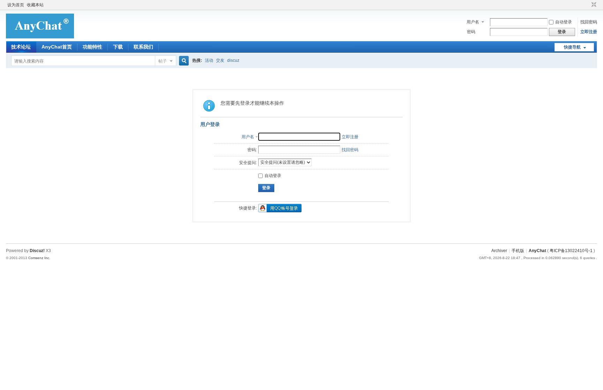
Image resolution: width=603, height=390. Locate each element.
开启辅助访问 (587, 5)
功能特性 (92, 47)
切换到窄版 (593, 5)
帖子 (162, 61)
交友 (220, 60)
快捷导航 (572, 47)
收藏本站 (35, 4)
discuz (233, 60)
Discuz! (37, 250)
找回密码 (588, 22)
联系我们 (143, 47)
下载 (118, 47)
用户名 (473, 22)
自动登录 (563, 22)
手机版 (518, 250)
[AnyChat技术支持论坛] (40, 37)
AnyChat (537, 250)
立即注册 (588, 31)
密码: (252, 149)
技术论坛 (21, 47)
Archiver (499, 250)
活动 (209, 60)
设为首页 (15, 4)
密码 (471, 31)
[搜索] (182, 61)
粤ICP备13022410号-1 (571, 250)
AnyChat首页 (57, 47)
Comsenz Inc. (39, 258)
